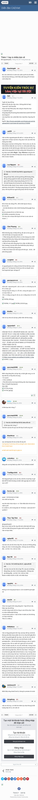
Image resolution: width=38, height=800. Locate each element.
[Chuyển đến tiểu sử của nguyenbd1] (4, 327)
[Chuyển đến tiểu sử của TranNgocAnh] (4, 473)
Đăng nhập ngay (19, 756)
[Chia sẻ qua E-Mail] (24, 778)
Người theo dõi (17, 764)
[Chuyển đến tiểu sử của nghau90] (4, 539)
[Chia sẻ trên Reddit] (18, 778)
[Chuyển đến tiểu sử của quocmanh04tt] (4, 368)
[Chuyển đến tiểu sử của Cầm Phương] (4, 227)
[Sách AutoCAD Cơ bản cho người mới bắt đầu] (2, 53)
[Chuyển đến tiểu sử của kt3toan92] (4, 198)
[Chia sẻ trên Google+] (8, 778)
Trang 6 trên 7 (19, 63)
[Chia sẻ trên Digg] (11, 778)
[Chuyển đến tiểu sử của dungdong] (4, 700)
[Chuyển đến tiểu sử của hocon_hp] (4, 492)
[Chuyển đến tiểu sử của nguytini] (4, 584)
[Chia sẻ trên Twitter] (2, 778)
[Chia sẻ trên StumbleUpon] (21, 778)
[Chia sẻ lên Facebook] (5, 778)
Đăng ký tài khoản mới (19, 741)
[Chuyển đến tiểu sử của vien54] (4, 601)
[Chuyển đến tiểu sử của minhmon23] (4, 686)
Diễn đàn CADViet (11, 8)
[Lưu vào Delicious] (15, 778)
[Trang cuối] (36, 63)
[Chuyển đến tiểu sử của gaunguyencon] (4, 281)
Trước (6, 63)
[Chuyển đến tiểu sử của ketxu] (4, 402)
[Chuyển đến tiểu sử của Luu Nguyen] (4, 166)
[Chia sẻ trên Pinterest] (27, 778)
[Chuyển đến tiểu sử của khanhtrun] (4, 437)
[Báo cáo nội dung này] (32, 70)
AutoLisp (27, 59)
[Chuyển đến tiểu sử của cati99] (4, 132)
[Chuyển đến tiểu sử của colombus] (4, 459)
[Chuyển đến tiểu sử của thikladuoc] (4, 628)
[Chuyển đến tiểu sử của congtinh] (4, 261)
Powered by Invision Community (19, 797)
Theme (15, 793)
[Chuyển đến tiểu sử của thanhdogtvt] (4, 69)
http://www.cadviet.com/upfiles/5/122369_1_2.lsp (19, 357)
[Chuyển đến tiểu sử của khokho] (4, 312)
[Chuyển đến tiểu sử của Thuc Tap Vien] (4, 519)
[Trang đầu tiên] (2, 63)
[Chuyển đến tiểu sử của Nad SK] (4, 558)
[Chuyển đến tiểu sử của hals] (4, 97)
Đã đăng (14, 70)
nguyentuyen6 (7, 59)
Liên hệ (23, 793)
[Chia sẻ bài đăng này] (34, 70)
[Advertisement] (19, 31)
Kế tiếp (31, 63)
